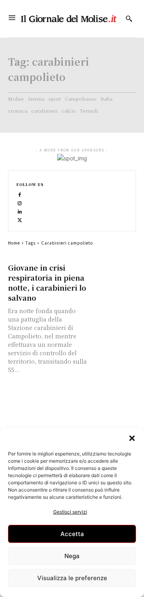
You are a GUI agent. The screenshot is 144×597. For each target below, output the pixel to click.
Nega (72, 556)
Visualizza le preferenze (72, 578)
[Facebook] (19, 194)
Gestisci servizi (70, 512)
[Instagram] (19, 202)
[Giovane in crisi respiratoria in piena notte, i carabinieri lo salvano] (113, 274)
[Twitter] (19, 219)
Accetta (72, 534)
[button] (132, 438)
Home (14, 243)
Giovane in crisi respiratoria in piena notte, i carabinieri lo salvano (47, 282)
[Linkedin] (19, 211)
